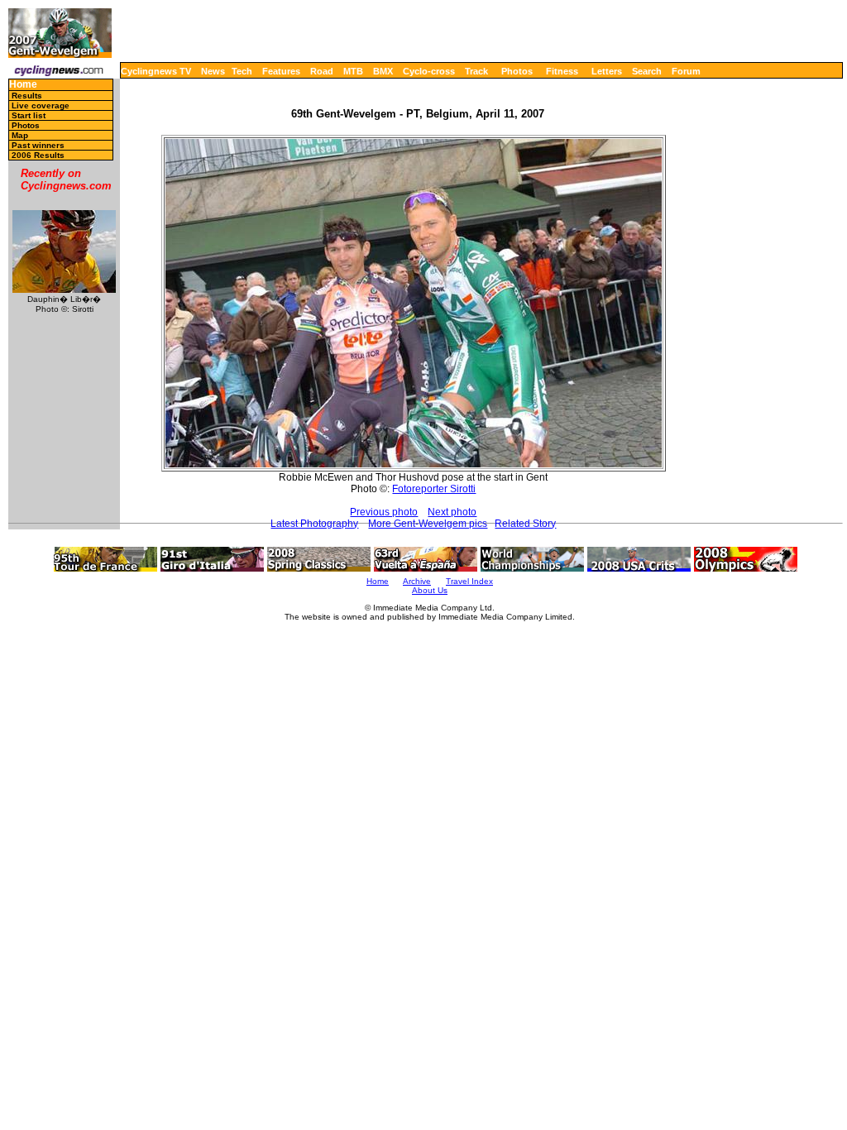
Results (27, 95)
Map (20, 135)
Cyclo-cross (429, 71)
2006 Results (38, 155)
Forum (686, 71)
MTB (353, 71)
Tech (242, 71)
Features (281, 71)
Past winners (38, 145)
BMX (383, 71)
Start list (28, 115)
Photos (517, 71)
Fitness (562, 71)
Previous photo (384, 512)
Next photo (452, 512)
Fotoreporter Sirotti (434, 489)
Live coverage (40, 105)
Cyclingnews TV (156, 71)
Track (476, 71)
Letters (606, 71)
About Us (429, 590)
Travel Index (469, 581)
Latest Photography (314, 523)
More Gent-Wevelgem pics (427, 523)
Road (321, 71)
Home (23, 84)
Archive (417, 581)
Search (647, 71)
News (213, 71)
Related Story (525, 523)
